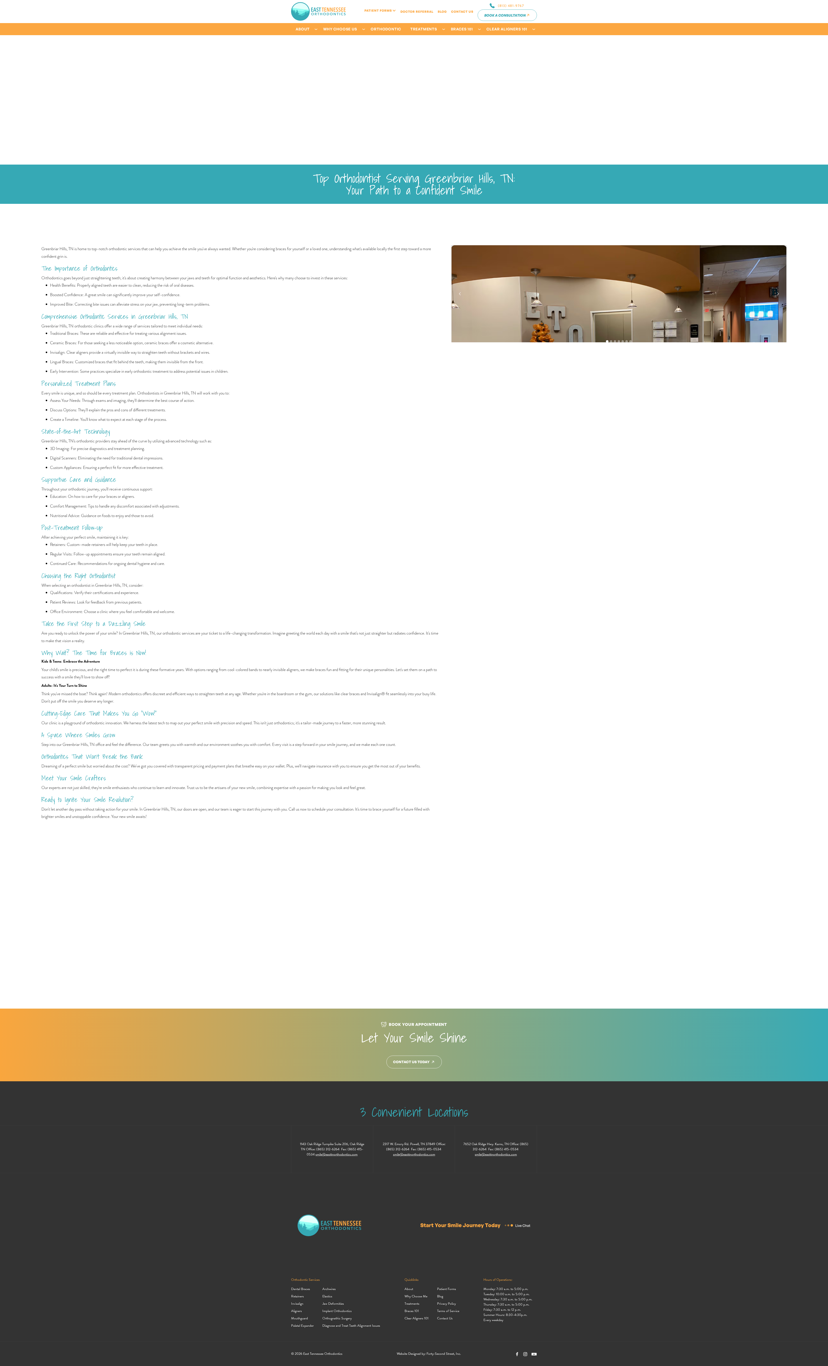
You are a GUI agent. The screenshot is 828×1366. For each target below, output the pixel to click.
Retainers (297, 1296)
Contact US (462, 11)
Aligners (296, 1311)
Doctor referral (416, 11)
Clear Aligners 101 (416, 1318)
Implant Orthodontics (337, 1311)
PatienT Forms (378, 10)
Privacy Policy (446, 1303)
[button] (380, 10)
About (409, 1289)
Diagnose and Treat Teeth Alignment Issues (351, 1325)
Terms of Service (448, 1311)
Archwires (329, 1289)
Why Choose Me (416, 1296)
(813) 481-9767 (511, 5)
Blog (442, 11)
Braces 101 (412, 1311)
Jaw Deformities (333, 1303)
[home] (318, 11)
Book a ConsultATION (505, 15)
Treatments (412, 1303)
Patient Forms (446, 1289)
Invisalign (297, 1303)
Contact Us (445, 1318)
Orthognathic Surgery (337, 1318)
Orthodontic (386, 29)
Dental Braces (300, 1289)
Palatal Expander (302, 1325)
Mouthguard (299, 1318)
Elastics (327, 1296)
